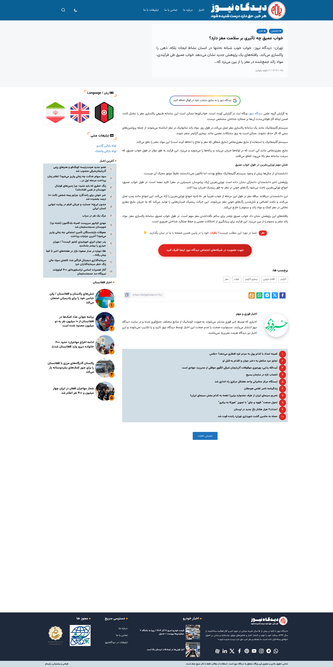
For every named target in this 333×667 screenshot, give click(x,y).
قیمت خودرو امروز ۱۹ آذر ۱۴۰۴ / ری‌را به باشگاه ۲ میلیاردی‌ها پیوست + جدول (162, 632)
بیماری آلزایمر (251, 279)
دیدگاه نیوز (255, 113)
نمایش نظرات (205, 436)
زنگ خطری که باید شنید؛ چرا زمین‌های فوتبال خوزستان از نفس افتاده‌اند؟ (80, 188)
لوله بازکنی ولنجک (105, 151)
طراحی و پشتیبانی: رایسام (56, 664)
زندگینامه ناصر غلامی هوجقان (261, 388)
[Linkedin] (224, 651)
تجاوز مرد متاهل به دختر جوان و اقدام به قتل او (250, 361)
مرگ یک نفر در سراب (94, 216)
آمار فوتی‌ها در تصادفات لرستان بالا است (165, 649)
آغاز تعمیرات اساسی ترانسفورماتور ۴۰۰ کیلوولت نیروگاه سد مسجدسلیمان (79, 272)
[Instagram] (261, 651)
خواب (237, 279)
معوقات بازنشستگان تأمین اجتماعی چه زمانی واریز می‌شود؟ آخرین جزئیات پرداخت (77, 234)
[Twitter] (232, 651)
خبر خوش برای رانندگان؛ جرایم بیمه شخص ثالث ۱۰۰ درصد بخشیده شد (77, 197)
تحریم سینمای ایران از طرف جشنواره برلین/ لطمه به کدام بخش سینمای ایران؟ (234, 395)
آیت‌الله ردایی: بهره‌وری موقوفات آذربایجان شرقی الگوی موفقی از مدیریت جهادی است (230, 368)
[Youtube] (254, 651)
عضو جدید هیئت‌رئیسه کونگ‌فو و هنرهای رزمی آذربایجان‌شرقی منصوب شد (79, 169)
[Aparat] (217, 651)
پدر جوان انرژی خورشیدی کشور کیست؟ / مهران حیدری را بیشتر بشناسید (79, 244)
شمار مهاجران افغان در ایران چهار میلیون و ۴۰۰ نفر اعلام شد (73, 390)
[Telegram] (268, 651)
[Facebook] (239, 651)
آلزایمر (283, 279)
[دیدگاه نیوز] (247, 10)
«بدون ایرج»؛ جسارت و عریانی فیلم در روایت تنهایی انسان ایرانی (77, 206)
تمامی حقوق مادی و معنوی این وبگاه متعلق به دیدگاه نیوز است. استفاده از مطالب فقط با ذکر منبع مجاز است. (236, 664)
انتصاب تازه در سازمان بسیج (262, 375)
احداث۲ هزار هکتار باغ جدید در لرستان (256, 409)
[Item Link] (104, 298)
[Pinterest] (246, 651)
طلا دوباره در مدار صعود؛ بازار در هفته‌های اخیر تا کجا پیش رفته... (76, 253)
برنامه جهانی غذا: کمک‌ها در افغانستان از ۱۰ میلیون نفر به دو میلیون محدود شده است (74, 321)
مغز (227, 279)
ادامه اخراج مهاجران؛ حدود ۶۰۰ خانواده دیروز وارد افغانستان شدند (72, 344)
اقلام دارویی (269, 279)
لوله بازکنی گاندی (106, 145)
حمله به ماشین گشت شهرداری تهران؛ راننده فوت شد (248, 416)
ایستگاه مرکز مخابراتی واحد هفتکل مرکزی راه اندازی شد (246, 381)
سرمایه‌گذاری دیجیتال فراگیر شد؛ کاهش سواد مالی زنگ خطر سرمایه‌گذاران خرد (77, 262)
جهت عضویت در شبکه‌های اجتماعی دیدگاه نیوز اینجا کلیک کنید (205, 250)
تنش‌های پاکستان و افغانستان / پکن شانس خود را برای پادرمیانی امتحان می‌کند (72, 298)
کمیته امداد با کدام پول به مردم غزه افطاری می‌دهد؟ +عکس (243, 354)
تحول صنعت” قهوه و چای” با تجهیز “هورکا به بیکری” (248, 402)
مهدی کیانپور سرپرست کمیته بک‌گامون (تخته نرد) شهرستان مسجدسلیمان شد (78, 225)
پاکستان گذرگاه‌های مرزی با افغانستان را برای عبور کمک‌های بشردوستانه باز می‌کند (71, 367)
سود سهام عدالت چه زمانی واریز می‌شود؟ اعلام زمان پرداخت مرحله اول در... (76, 178)
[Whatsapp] (276, 651)
